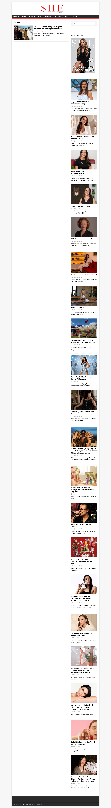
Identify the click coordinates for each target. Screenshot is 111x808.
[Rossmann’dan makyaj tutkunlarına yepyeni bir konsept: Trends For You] (84, 593)
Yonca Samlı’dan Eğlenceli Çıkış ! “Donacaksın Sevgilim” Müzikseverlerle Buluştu (84, 670)
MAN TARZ (58, 16)
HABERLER (16, 16)
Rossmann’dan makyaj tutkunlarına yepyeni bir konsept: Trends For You (81, 598)
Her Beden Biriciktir (79, 307)
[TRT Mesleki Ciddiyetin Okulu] (84, 236)
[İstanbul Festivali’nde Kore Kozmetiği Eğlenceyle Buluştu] (84, 337)
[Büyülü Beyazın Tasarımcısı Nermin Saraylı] (84, 133)
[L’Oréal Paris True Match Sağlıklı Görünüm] (84, 630)
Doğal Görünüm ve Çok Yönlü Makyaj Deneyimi (83, 743)
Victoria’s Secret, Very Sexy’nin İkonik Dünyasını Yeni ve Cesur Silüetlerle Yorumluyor (84, 451)
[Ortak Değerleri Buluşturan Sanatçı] (84, 409)
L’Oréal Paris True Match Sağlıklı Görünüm (81, 634)
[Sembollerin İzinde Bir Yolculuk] (84, 272)
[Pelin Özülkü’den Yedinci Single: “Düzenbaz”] (84, 374)
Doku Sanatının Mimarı (81, 206)
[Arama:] (84, 23)
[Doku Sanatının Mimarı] (84, 203)
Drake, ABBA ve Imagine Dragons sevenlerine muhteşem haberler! (48, 27)
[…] (51, 35)
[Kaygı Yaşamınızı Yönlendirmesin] (84, 168)
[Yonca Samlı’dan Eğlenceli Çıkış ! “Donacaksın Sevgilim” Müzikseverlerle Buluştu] (84, 665)
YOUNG (66, 16)
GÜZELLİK (32, 16)
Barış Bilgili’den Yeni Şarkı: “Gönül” (82, 525)
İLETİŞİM (74, 16)
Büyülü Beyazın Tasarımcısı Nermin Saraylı (82, 137)
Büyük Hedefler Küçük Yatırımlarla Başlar (80, 103)
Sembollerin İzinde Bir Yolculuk (84, 275)
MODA (24, 16)
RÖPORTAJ (48, 16)
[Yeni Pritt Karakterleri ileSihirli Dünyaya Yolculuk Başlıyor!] (84, 556)
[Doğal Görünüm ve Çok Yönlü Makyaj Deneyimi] (84, 739)
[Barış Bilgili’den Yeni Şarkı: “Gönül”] (84, 521)
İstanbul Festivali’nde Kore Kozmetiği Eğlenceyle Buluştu (83, 341)
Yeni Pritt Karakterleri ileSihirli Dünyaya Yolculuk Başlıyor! (82, 561)
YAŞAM (40, 16)
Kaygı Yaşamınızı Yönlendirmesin (78, 172)
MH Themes (25, 804)
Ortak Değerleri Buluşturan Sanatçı (82, 413)
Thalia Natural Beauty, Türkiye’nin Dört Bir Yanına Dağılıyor (82, 489)
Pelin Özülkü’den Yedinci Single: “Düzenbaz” (81, 378)
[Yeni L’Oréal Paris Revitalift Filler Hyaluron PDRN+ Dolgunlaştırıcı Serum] (84, 702)
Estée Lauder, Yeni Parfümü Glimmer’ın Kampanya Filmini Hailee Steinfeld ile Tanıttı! (83, 779)
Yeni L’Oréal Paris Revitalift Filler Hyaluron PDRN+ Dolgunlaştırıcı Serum (82, 707)
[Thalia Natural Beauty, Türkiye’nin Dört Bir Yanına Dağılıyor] (84, 484)
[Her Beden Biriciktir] (84, 304)
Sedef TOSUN (47, 31)
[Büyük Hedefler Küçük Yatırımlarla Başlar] (84, 99)
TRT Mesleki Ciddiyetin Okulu (83, 239)
